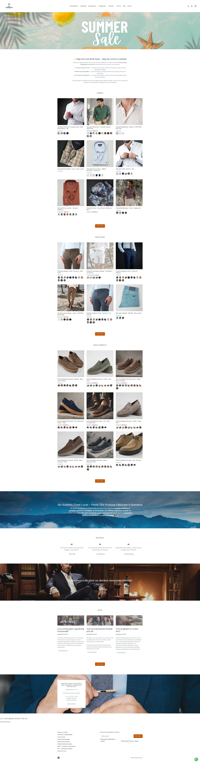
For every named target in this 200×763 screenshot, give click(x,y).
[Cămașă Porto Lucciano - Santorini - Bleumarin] (61, 214)
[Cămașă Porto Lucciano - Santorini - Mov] (73, 214)
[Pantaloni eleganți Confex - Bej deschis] (61, 280)
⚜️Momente (83, 6)
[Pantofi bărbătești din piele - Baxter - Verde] (117, 388)
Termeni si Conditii (62, 732)
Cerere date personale (63, 739)
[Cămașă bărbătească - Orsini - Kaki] (123, 212)
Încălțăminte (103, 6)
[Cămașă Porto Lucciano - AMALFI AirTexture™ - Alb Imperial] (88, 175)
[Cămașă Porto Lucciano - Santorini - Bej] (58, 214)
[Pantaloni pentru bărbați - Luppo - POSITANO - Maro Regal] (67, 319)
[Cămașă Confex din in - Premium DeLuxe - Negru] (108, 133)
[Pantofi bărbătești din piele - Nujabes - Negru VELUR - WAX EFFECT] (70, 385)
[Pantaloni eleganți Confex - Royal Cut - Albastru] (70, 277)
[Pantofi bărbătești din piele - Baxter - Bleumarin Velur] (120, 385)
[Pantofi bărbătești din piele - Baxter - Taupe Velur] (125, 385)
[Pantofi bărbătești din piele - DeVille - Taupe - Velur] (99, 385)
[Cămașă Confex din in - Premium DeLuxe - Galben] (102, 133)
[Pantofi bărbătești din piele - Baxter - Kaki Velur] (123, 385)
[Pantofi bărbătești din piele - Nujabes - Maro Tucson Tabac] (61, 385)
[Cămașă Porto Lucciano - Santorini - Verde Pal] (76, 214)
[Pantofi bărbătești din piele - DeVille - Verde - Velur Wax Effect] (111, 385)
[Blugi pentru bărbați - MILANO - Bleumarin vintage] (120, 317)
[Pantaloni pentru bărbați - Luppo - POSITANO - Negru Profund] (70, 319)
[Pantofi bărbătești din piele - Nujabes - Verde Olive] (67, 385)
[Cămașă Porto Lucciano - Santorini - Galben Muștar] (67, 214)
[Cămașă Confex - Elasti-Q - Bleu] (120, 173)
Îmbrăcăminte (93, 6)
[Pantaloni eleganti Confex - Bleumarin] (73, 277)
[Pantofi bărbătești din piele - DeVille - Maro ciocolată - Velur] (90, 385)
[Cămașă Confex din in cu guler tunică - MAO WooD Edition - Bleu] (64, 133)
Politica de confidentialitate (64, 734)
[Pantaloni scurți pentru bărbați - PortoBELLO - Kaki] (96, 277)
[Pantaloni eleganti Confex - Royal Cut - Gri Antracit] (58, 277)
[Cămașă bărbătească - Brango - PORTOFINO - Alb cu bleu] (120, 133)
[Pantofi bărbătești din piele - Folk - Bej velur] (70, 427)
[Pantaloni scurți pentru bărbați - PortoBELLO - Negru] (99, 277)
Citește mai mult (62, 650)
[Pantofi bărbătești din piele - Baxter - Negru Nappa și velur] (137, 385)
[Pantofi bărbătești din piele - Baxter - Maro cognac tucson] (140, 385)
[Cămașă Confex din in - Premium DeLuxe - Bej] (93, 133)
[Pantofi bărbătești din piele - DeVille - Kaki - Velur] (88, 385)
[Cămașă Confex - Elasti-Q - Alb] (117, 173)
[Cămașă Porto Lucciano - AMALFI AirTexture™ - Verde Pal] (102, 175)
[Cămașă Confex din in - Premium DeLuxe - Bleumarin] (99, 133)
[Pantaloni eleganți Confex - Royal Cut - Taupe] (64, 277)
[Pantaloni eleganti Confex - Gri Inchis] (76, 277)
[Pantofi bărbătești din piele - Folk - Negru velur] (76, 427)
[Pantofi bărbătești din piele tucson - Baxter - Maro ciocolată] (128, 385)
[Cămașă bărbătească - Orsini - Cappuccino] (117, 212)
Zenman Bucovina (139, 757)
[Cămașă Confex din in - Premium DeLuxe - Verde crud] (90, 133)
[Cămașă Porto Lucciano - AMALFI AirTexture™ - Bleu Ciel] (93, 175)
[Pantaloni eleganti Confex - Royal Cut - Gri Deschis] (79, 277)
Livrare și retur (61, 737)
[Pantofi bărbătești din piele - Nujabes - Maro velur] (76, 385)
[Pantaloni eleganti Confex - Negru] (58, 280)
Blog (124, 6)
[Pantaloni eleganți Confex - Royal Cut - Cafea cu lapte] (61, 277)
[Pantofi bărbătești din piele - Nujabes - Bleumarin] (64, 385)
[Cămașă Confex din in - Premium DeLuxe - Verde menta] (90, 136)
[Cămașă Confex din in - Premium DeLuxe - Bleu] (96, 133)
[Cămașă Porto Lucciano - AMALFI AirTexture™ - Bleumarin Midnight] (96, 175)
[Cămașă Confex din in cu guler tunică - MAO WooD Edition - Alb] (58, 133)
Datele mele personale (63, 741)
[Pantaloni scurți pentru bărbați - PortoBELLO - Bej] (88, 277)
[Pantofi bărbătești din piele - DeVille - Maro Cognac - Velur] (105, 385)
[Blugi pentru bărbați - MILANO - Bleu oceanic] (117, 317)
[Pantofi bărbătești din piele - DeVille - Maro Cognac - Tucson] (102, 385)
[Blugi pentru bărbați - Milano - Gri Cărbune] (123, 317)
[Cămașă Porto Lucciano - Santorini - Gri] (70, 214)
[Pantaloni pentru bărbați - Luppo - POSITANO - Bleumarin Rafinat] (64, 319)
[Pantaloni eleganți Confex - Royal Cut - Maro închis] (67, 277)
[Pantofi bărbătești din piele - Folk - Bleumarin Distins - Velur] (58, 427)
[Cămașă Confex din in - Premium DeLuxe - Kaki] (105, 133)
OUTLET (119, 6)
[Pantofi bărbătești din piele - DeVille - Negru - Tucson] (108, 385)
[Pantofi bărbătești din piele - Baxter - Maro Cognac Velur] (131, 385)
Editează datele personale (64, 744)
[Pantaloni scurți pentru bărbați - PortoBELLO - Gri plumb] (93, 277)
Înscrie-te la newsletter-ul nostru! (109, 732)
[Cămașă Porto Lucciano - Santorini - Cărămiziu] (64, 214)
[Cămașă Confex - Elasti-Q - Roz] (131, 173)
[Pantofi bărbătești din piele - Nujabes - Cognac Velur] (73, 385)
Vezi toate (100, 226)
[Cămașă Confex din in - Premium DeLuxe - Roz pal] (88, 136)
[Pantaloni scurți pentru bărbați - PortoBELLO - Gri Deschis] (90, 277)
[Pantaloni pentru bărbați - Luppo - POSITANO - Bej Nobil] (61, 319)
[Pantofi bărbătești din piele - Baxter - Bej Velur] (117, 385)
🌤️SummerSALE (73, 6)
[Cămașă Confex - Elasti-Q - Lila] (125, 173)
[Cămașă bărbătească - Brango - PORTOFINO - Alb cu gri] (123, 133)
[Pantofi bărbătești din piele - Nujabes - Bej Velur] (58, 385)
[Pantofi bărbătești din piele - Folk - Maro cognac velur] (61, 427)
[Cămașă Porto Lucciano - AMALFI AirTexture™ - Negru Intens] (99, 175)
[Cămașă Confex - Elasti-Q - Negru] (128, 173)
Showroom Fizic (61, 751)
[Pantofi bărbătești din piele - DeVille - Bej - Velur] (93, 385)
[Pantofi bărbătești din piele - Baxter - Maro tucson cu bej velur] (134, 385)
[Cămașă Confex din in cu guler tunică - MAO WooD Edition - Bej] (61, 133)
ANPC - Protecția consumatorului (66, 746)
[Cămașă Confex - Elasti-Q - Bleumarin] (123, 173)
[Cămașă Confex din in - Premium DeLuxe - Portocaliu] (111, 133)
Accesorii (112, 6)
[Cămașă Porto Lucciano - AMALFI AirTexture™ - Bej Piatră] (90, 175)
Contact (129, 6)
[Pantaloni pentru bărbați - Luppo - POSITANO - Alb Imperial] (58, 319)
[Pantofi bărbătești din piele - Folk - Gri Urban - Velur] (64, 427)
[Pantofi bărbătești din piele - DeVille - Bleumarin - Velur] (96, 385)
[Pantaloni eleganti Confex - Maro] (82, 277)
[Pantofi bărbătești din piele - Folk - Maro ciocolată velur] (73, 427)
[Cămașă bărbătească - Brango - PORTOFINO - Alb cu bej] (117, 133)
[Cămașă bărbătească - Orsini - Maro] (125, 212)
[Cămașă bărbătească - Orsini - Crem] (120, 212)
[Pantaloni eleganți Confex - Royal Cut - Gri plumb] (64, 280)
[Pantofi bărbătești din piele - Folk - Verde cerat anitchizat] (67, 427)
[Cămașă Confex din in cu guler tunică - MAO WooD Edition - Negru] (67, 133)
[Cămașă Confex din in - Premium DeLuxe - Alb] (88, 133)
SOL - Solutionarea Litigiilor (64, 748)
